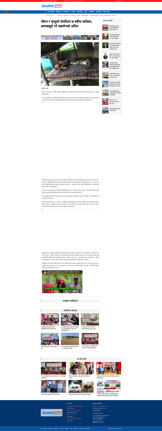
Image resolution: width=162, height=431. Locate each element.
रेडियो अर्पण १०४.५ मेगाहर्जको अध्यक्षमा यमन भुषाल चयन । (114, 101)
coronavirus (66, 15)
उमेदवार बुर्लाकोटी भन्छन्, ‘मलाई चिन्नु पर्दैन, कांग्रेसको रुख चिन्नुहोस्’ (115, 93)
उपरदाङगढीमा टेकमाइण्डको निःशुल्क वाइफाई (50, 394)
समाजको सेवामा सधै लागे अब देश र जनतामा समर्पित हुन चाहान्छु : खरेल (114, 75)
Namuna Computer (118, 428)
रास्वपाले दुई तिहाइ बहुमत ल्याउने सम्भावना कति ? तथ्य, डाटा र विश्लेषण (114, 36)
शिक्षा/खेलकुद (80, 11)
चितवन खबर (58, 11)
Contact (55, 0)
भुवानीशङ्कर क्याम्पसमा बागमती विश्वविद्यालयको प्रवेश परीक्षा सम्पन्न (114, 27)
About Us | (44, 0)
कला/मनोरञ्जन (66, 11)
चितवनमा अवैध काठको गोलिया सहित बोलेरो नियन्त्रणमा (80, 394)
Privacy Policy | (50, 0)
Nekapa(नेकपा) (85, 15)
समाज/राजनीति (51, 11)
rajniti (101, 15)
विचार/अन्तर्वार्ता (106, 11)
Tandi (114, 15)
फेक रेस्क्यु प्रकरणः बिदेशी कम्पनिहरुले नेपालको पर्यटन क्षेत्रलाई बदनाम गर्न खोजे (114, 84)
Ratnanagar (108, 15)
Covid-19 (73, 15)
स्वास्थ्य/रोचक (98, 11)
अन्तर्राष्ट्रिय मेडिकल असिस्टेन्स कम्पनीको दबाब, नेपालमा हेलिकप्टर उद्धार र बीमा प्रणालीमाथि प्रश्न (69, 328)
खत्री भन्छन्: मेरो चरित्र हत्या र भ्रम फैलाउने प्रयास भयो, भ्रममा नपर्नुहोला (115, 56)
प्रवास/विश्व (91, 11)
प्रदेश (86, 11)
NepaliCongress (94, 15)
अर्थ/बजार (73, 11)
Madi (78, 15)
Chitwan (60, 15)
